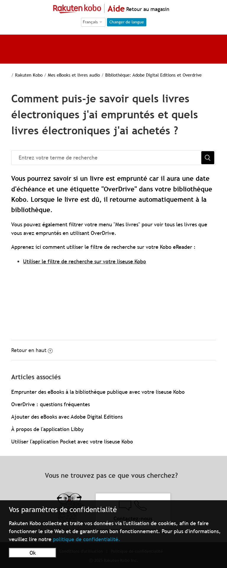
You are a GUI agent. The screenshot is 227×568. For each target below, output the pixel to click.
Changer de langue (126, 22)
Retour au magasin (147, 9)
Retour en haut (28, 350)
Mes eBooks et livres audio (74, 75)
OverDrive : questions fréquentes (50, 404)
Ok (33, 552)
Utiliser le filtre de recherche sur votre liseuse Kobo (84, 261)
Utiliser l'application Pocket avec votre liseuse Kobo (72, 441)
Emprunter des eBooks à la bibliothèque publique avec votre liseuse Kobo (98, 391)
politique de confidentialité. (86, 539)
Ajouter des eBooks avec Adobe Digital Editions (67, 416)
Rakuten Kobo (29, 75)
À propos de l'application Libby (47, 429)
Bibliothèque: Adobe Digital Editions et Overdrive (153, 75)
